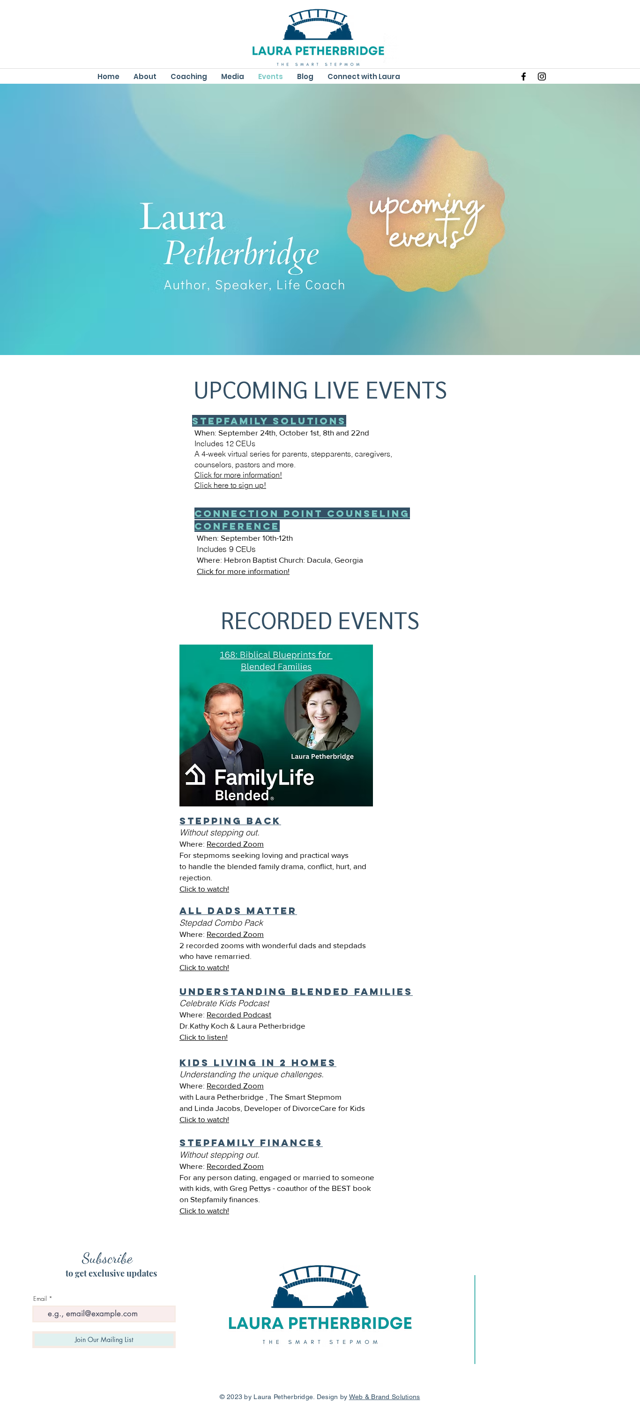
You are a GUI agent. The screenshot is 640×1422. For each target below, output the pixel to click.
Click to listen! (203, 1036)
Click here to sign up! (230, 485)
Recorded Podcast (239, 1014)
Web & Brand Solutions (384, 1396)
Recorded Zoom (235, 843)
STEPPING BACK (230, 821)
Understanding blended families (296, 991)
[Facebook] (523, 76)
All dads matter (238, 910)
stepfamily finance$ (251, 1142)
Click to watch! (204, 888)
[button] (232, 76)
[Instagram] (541, 76)
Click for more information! (238, 474)
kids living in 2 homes (257, 1062)
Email (40, 1299)
